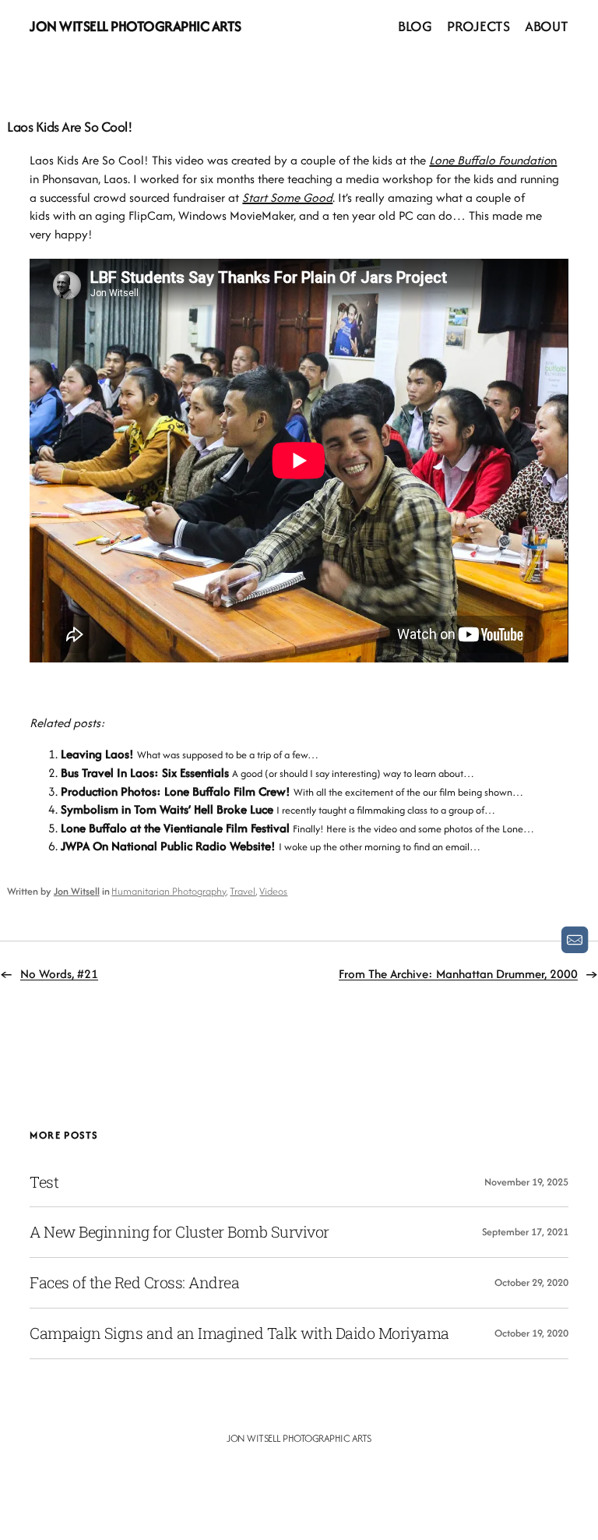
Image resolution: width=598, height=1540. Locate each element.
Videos (273, 891)
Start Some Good (287, 198)
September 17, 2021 (525, 1231)
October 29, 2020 (531, 1282)
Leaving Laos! (97, 754)
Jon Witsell (77, 891)
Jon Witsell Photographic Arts (135, 26)
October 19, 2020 (531, 1333)
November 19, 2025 (526, 1181)
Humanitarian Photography (168, 891)
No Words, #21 (59, 974)
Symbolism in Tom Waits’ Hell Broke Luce (167, 809)
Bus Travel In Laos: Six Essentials (145, 773)
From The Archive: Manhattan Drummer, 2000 (458, 974)
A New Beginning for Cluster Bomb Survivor (179, 1232)
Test (44, 1182)
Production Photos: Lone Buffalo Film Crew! (175, 791)
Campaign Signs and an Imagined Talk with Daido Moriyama (239, 1333)
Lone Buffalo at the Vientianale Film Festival (175, 828)
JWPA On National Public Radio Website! (168, 846)
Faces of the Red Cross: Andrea (134, 1282)
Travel (242, 891)
